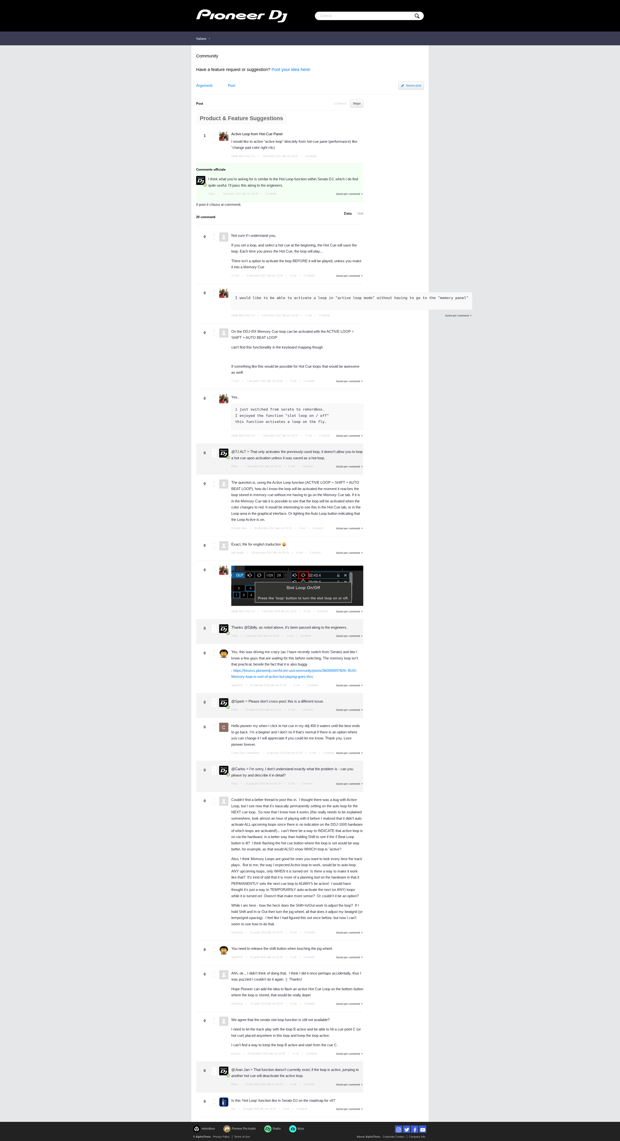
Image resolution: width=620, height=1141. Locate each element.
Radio (277, 1128)
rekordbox (208, 1128)
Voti (360, 213)
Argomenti (204, 85)
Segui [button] (357, 103)
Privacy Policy (221, 1136)
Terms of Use (242, 1136)
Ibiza (301, 1128)
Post (231, 85)
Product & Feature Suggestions (241, 118)
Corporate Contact (393, 1136)
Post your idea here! (290, 69)
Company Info (417, 1136)
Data (348, 213)
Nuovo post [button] (413, 85)
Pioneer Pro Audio (244, 1128)
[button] (214, 134)
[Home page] (241, 16)
